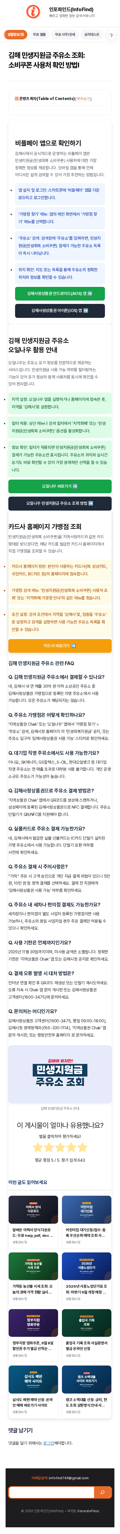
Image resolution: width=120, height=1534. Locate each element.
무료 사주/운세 (65, 34)
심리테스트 (91, 34)
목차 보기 (83, 99)
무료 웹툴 (39, 34)
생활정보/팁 (16, 34)
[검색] (102, 1492)
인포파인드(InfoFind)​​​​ (71, 9)
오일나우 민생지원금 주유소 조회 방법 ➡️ (60, 503)
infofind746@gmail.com (68, 1478)
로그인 (48, 1443)
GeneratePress (88, 1511)
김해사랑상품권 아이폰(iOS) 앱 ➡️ (60, 310)
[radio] (38, 1148)
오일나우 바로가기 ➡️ (60, 486)
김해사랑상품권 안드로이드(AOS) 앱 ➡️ (60, 293)
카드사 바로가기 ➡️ (60, 645)
